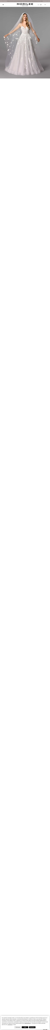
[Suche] (38, 4)
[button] (27, 1023)
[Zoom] (25, 42)
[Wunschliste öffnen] (41, 5)
